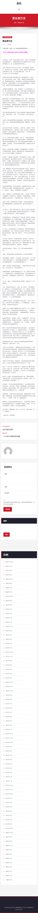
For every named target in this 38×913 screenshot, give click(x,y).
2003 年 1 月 (9, 875)
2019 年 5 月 (9, 609)
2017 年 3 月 (9, 678)
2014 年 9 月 (9, 798)
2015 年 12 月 (9, 734)
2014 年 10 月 (9, 794)
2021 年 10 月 (9, 562)
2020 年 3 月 (9, 588)
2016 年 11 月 (9, 686)
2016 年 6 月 (9, 708)
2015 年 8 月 (9, 751)
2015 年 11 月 (9, 738)
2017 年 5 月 (9, 673)
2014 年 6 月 (9, 811)
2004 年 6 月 (9, 858)
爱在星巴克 (21, 22)
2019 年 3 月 (9, 613)
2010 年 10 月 (9, 828)
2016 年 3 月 (9, 721)
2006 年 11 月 (9, 845)
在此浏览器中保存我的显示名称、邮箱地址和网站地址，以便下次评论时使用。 (19, 503)
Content (29, 907)
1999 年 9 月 (9, 880)
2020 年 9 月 (9, 583)
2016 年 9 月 (9, 695)
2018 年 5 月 (9, 639)
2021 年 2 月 (9, 575)
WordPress (19, 907)
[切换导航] (19, 9)
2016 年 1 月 (9, 729)
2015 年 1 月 (9, 781)
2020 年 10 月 (9, 579)
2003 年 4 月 (9, 867)
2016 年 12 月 (9, 682)
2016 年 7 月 (9, 704)
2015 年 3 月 (9, 772)
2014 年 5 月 (9, 815)
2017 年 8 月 (9, 665)
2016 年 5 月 (9, 712)
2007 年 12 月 (9, 832)
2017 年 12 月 (9, 652)
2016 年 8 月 (9, 699)
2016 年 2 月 (9, 725)
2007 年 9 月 (9, 837)
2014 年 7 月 (9, 807)
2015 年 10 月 (9, 742)
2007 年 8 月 (9, 841)
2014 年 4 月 (9, 820)
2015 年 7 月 (9, 755)
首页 (15, 22)
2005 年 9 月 (9, 854)
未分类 (9, 44)
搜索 (5, 521)
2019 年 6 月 (9, 605)
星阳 (19, 3)
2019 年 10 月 (9, 596)
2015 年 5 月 (9, 764)
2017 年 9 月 (9, 661)
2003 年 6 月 (9, 862)
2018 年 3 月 (9, 643)
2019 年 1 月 (9, 622)
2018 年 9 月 (9, 630)
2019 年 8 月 (9, 600)
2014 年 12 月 (9, 785)
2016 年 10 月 (9, 691)
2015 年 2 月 (9, 777)
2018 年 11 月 (9, 626)
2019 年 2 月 (9, 618)
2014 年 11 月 (9, 789)
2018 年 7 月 (9, 635)
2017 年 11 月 (9, 656)
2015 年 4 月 (9, 768)
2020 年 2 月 (9, 592)
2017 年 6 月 (9, 669)
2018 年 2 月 (9, 648)
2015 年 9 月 (9, 746)
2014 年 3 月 (9, 824)
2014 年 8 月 (9, 802)
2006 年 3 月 (9, 850)
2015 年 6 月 (9, 759)
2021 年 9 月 (9, 566)
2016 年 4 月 (9, 716)
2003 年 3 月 (9, 871)
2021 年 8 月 (9, 570)
